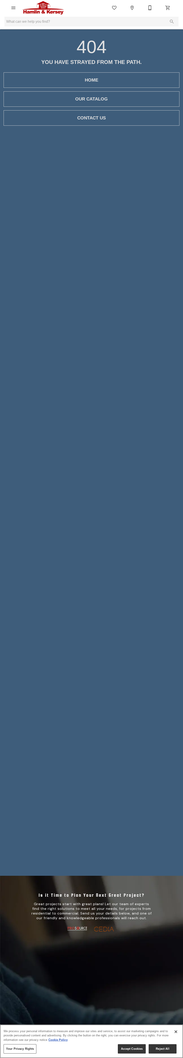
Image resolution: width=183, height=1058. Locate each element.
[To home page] (43, 7)
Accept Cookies (132, 1048)
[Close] (176, 1032)
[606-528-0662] (150, 7)
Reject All (162, 1048)
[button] (13, 7)
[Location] (132, 7)
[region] (91, 1041)
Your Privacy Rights (20, 1048)
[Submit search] (172, 22)
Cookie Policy (58, 1040)
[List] (114, 7)
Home (91, 80)
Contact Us (91, 117)
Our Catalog (91, 98)
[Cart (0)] (167, 7)
